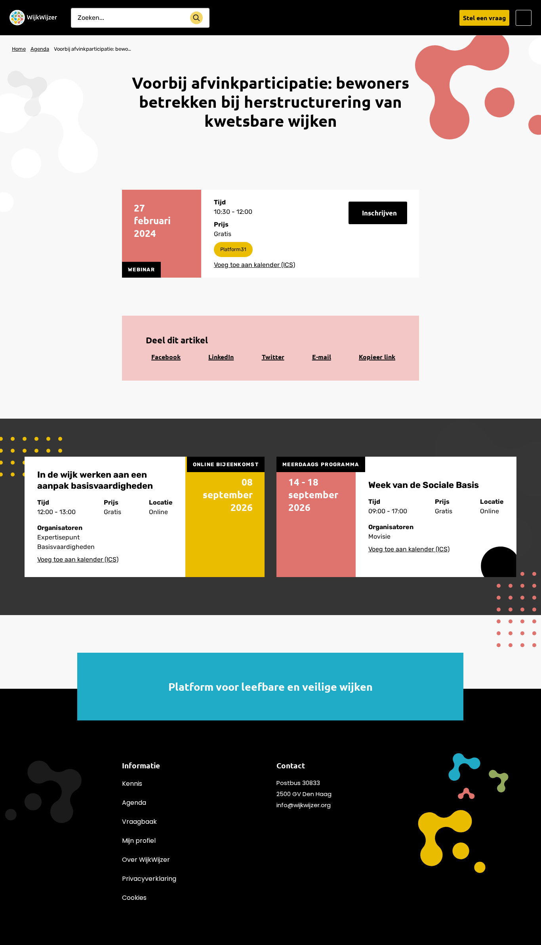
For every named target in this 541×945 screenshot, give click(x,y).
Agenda (134, 802)
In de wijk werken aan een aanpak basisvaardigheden (95, 480)
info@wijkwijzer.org (303, 805)
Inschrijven (379, 213)
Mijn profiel (139, 840)
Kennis (132, 783)
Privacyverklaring (149, 878)
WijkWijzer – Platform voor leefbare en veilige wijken (33, 18)
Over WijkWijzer (146, 859)
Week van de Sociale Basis (423, 485)
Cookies (134, 897)
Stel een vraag (484, 17)
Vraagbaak (139, 821)
